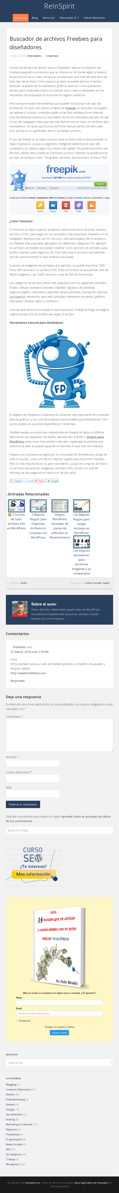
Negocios (11, 1129)
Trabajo (10, 1159)
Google (10, 1109)
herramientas (14, 1114)
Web (9, 787)
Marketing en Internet (19, 1124)
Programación (14, 1139)
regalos (106, 583)
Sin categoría (13, 1154)
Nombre (12, 757)
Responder (18, 681)
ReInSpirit (59, 6)
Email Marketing (15, 1099)
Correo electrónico (19, 772)
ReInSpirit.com (33, 1182)
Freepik (70, 108)
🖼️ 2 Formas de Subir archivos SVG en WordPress (16, 521)
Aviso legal (80, 1182)
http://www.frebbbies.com (28, 673)
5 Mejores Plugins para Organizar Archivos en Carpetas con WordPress (38, 526)
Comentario (14, 716)
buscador (98, 583)
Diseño (24, 583)
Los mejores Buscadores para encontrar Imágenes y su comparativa (81, 562)
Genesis (10, 1104)
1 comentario (52, 56)
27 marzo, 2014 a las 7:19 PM (29, 652)
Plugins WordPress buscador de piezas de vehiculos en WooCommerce (60, 526)
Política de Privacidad (96, 1182)
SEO (8, 1149)
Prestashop (12, 1134)
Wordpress (12, 1164)
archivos (89, 583)
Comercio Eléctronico (18, 1089)
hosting (10, 1119)
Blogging (11, 1084)
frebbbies (19, 647)
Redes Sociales (14, 1144)
